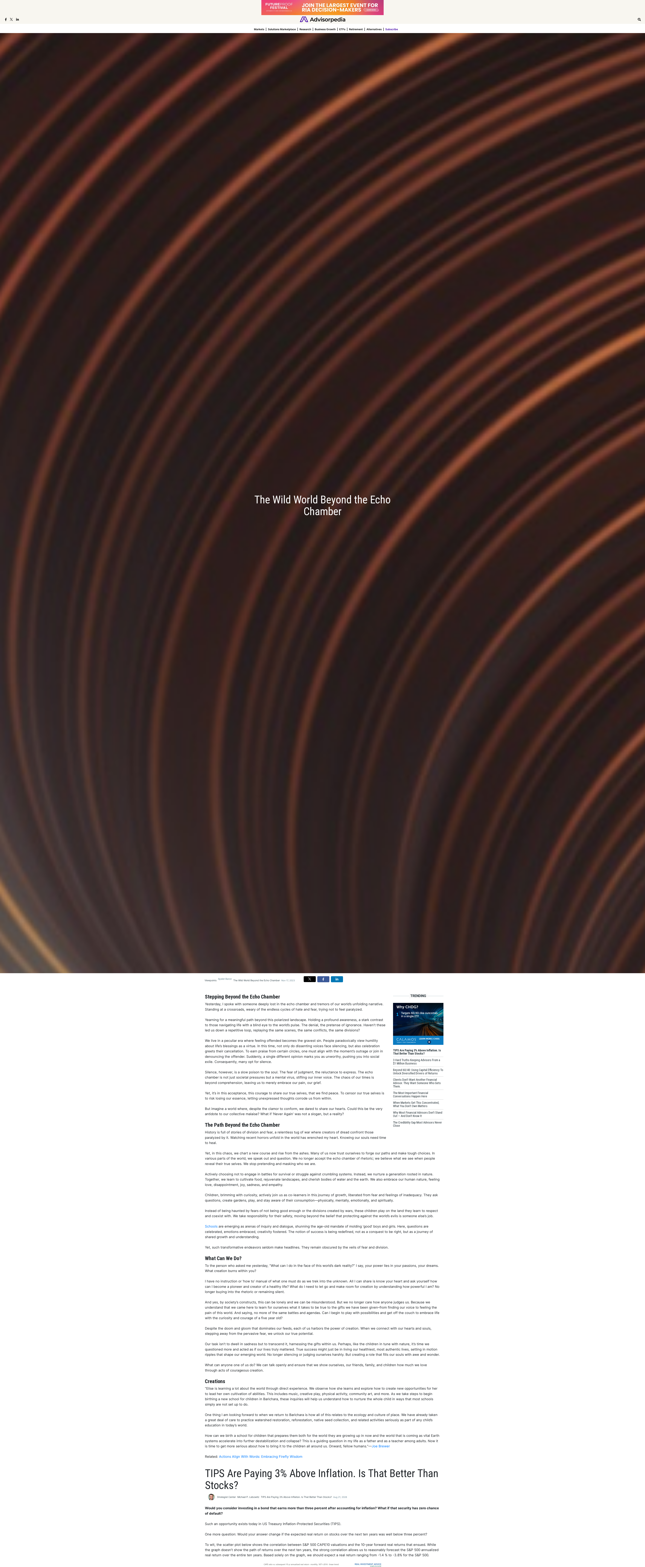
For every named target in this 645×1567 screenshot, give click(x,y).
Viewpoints (211, 980)
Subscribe (391, 29)
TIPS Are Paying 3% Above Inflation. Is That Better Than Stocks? (296, 1497)
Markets (259, 29)
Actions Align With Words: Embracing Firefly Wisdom (260, 1457)
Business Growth (325, 29)
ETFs (342, 29)
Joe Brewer (381, 1446)
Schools (211, 1226)
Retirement (356, 29)
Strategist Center (226, 1497)
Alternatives (374, 29)
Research (305, 29)
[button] (310, 979)
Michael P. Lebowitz (248, 1497)
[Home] (322, 19)
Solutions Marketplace (282, 29)
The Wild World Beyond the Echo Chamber (256, 980)
